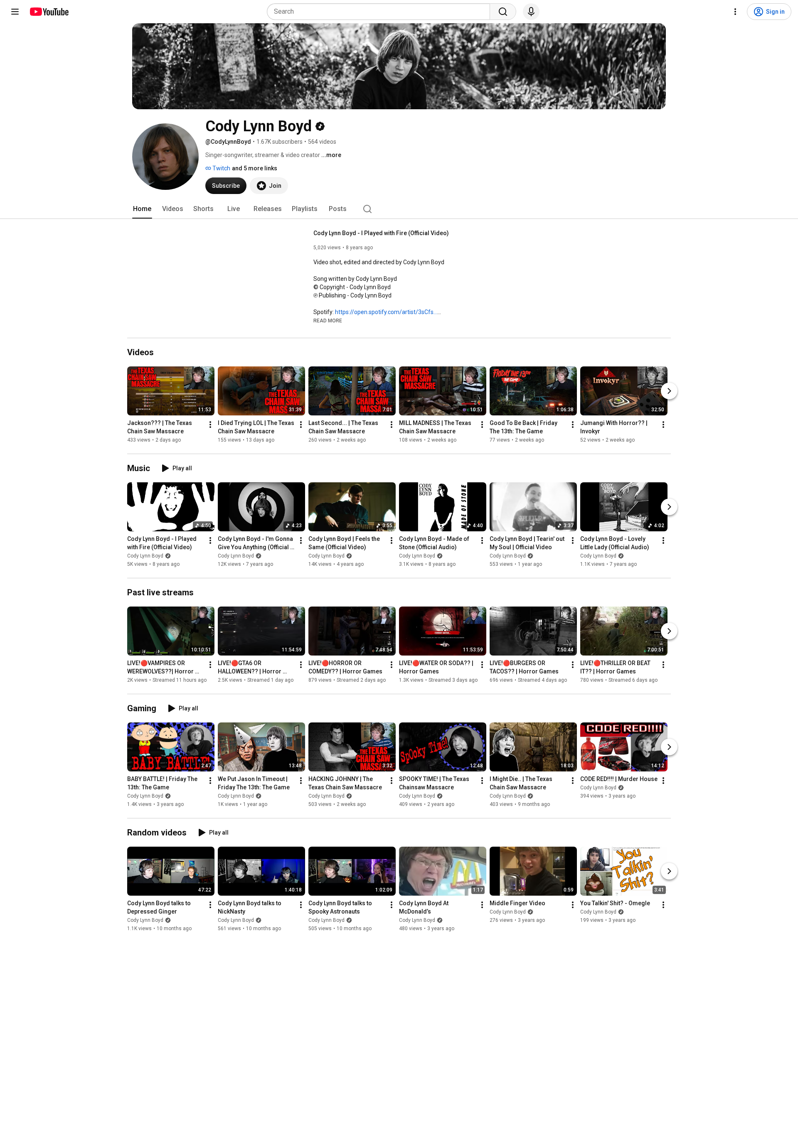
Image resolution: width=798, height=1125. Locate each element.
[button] (327, 320)
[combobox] (381, 12)
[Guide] (15, 12)
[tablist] (399, 209)
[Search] (503, 11)
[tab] (142, 209)
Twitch (220, 168)
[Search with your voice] (531, 11)
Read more (327, 321)
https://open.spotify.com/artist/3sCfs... (386, 312)
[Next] (669, 391)
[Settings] (735, 12)
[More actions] (210, 424)
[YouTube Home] (48, 11)
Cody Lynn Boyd (145, 556)
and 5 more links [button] (254, 168)
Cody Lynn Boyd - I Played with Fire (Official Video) (381, 233)
